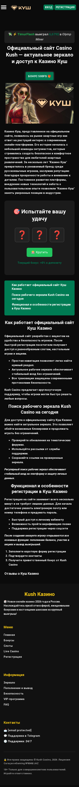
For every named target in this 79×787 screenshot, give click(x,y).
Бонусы (9, 640)
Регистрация (65, 7)
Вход (48, 7)
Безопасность (14, 693)
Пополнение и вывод (18, 688)
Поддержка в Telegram (24, 735)
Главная (9, 635)
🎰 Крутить (39, 252)
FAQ (6, 704)
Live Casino (11, 651)
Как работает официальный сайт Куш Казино (39, 287)
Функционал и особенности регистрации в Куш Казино (41, 306)
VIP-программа (14, 699)
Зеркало (9, 682)
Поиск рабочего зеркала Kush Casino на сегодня (40, 296)
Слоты (8, 645)
